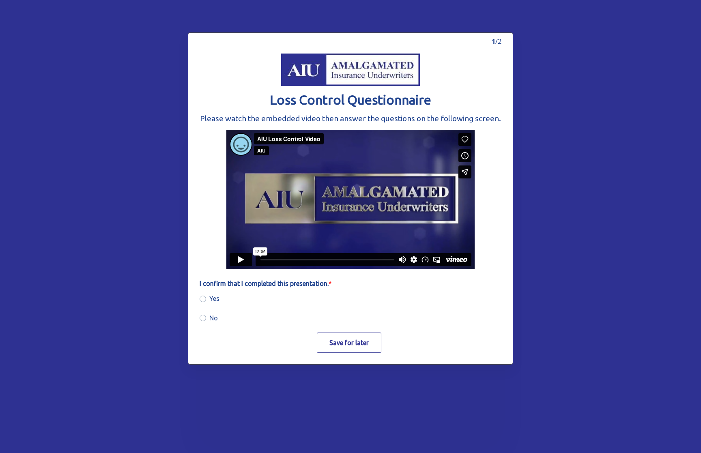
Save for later (349, 342)
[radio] (203, 299)
